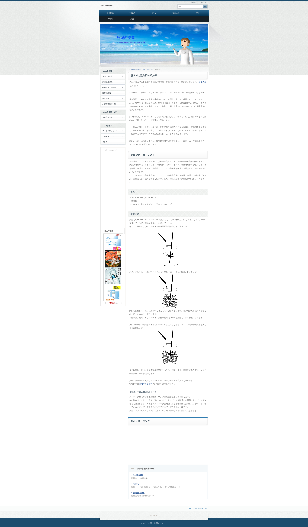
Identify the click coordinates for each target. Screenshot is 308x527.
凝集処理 (202, 82)
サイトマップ (204, 2)
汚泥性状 (136, 484)
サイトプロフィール (110, 131)
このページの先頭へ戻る (198, 508)
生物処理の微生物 (109, 87)
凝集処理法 (106, 93)
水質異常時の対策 (109, 104)
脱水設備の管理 (138, 493)
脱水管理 (149, 69)
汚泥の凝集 (126, 38)
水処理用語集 (107, 117)
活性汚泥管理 (107, 76)
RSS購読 (193, 2)
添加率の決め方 (145, 384)
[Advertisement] (167, 443)
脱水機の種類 (138, 475)
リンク (104, 142)
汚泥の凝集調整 (106, 5)
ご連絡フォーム (108, 136)
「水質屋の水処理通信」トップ (136, 69)
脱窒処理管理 (107, 82)
